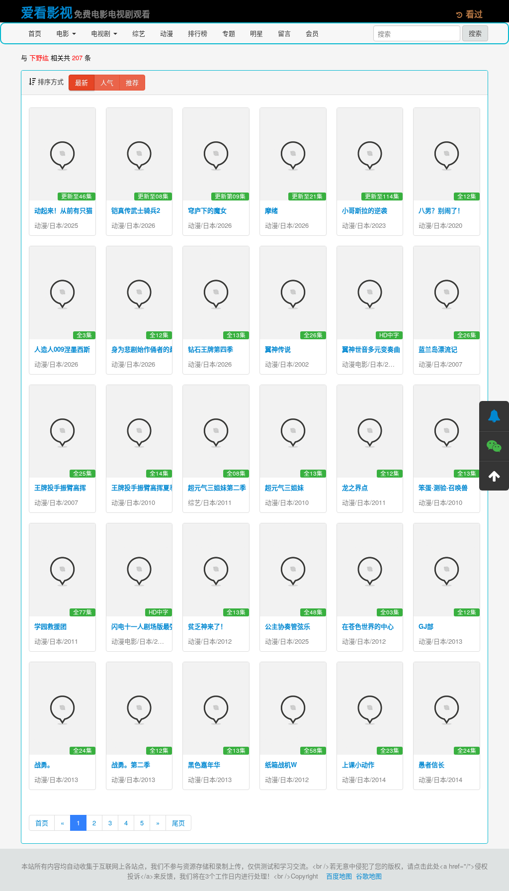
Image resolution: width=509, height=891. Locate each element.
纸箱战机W (281, 764)
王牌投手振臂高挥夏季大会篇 (153, 487)
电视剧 (101, 33)
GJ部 (426, 626)
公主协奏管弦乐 (287, 626)
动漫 (166, 33)
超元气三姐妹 (284, 487)
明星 (256, 33)
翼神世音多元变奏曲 (371, 349)
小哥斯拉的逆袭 (364, 210)
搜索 (475, 33)
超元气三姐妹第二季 (217, 487)
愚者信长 (431, 764)
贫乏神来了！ (207, 626)
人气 (106, 82)
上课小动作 (358, 764)
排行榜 (197, 33)
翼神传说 (278, 349)
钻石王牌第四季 (210, 349)
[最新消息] (494, 416)
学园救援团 (50, 626)
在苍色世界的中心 (368, 626)
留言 (284, 33)
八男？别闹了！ (441, 210)
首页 (34, 33)
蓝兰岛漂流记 (438, 349)
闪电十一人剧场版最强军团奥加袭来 (163, 626)
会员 (312, 33)
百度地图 (339, 876)
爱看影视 (47, 12)
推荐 (132, 82)
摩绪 (271, 210)
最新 (81, 82)
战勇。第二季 (130, 764)
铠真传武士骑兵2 (135, 210)
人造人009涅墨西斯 (62, 349)
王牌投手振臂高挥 (60, 487)
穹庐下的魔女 (207, 210)
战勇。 (44, 764)
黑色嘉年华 (204, 764)
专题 (228, 33)
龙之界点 (355, 487)
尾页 (178, 822)
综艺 (138, 33)
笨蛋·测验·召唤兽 (443, 487)
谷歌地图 (369, 876)
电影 (63, 33)
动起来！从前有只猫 (63, 210)
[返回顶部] (494, 476)
